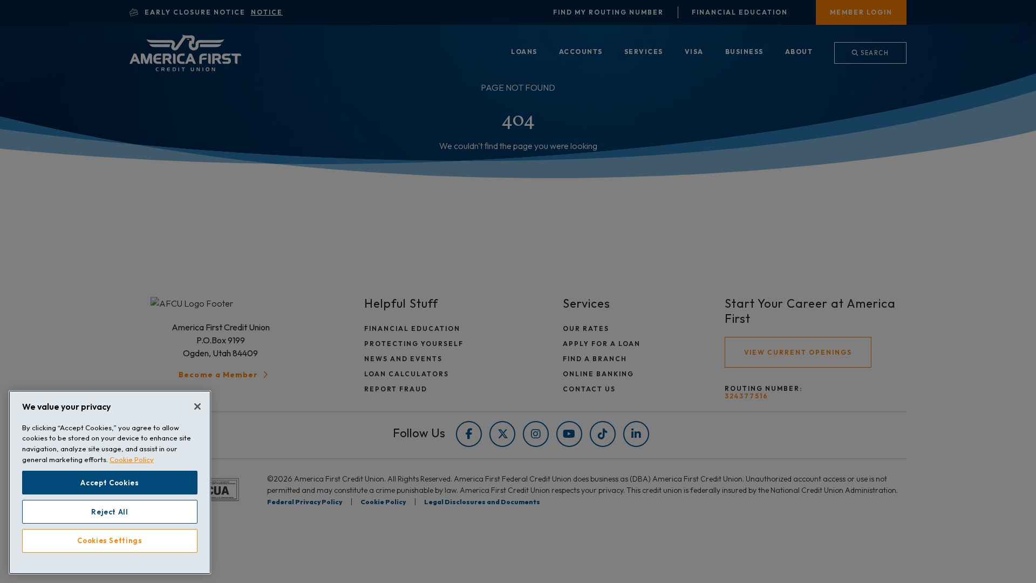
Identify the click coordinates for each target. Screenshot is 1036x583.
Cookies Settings (109, 541)
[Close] (197, 406)
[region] (110, 482)
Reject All (109, 511)
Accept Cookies (109, 482)
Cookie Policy (132, 459)
